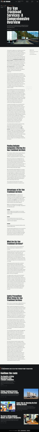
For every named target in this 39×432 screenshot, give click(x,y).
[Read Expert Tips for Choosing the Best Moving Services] (8, 406)
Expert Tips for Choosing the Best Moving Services (26, 404)
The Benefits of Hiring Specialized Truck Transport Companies (7, 378)
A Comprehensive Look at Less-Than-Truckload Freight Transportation (17, 368)
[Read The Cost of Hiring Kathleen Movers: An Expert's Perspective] (31, 419)
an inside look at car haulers (17, 59)
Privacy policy (32, 1)
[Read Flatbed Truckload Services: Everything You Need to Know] (31, 394)
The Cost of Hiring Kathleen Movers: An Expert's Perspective (11, 417)
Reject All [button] (28, 430)
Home (16, 1)
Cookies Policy (15, 430)
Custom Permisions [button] (23, 430)
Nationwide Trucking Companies (20, 1)
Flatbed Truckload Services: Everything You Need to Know (10, 392)
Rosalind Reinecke (27, 1)
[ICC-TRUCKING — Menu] (37, 2)
